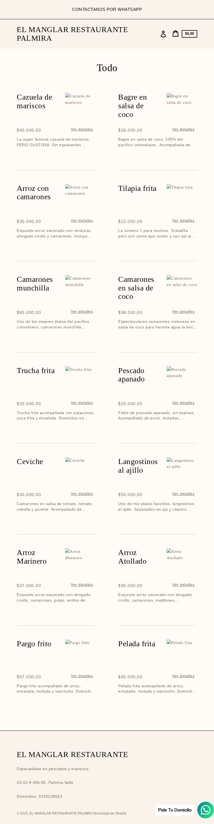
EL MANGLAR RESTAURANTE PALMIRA (72, 33)
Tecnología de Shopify (110, 813)
